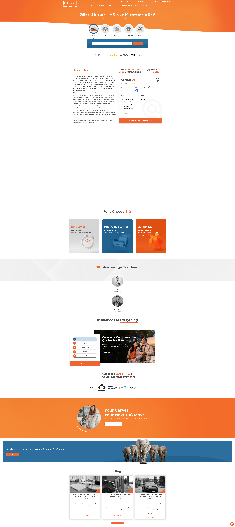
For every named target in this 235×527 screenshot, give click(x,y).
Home (101, 5)
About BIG (120, 2)
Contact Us (153, 2)
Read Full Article (84, 515)
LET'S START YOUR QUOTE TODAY (139, 121)
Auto (91, 5)
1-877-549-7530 (129, 89)
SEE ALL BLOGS (117, 522)
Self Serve (130, 2)
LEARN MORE (106, 352)
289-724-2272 (166, 2)
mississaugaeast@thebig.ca (146, 87)
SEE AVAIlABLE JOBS (113, 424)
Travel (145, 5)
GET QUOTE (12, 454)
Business (113, 5)
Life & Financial (129, 5)
